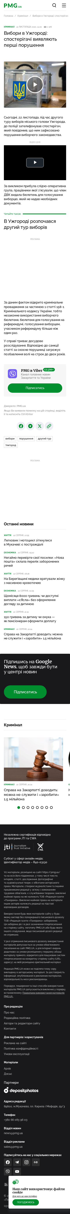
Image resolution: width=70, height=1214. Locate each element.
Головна (8, 16)
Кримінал (23, 16)
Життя (7, 535)
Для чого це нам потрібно (24, 1196)
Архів (7, 1068)
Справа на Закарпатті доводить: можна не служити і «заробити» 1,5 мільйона (33, 636)
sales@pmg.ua (13, 1146)
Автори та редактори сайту (22, 1023)
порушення (26, 438)
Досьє (8, 1073)
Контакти (10, 1028)
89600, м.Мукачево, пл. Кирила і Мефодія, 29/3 (34, 1106)
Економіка (10, 553)
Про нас (9, 1012)
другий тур (44, 438)
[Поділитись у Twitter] (39, 426)
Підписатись (35, 388)
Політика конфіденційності (21, 1048)
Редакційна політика (17, 1017)
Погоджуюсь (25, 1202)
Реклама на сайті (15, 1043)
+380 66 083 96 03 (15, 1119)
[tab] (18, 807)
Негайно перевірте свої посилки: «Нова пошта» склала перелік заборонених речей (34, 562)
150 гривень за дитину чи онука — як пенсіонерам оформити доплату (30, 619)
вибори (10, 438)
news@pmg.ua (13, 1133)
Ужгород (10, 445)
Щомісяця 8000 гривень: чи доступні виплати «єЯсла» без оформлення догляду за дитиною (31, 600)
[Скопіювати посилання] (49, 426)
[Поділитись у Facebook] (21, 426)
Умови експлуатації (16, 1054)
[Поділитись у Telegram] (30, 426)
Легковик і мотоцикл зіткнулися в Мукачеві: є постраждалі (28, 542)
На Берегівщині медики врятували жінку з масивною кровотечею (34, 581)
